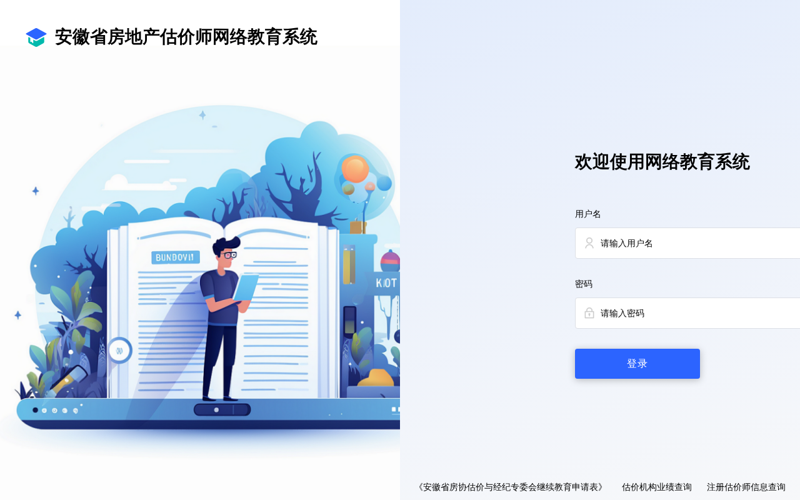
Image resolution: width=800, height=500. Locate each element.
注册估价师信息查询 (746, 487)
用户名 (588, 214)
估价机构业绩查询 (657, 487)
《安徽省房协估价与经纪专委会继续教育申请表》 (510, 487)
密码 (583, 284)
